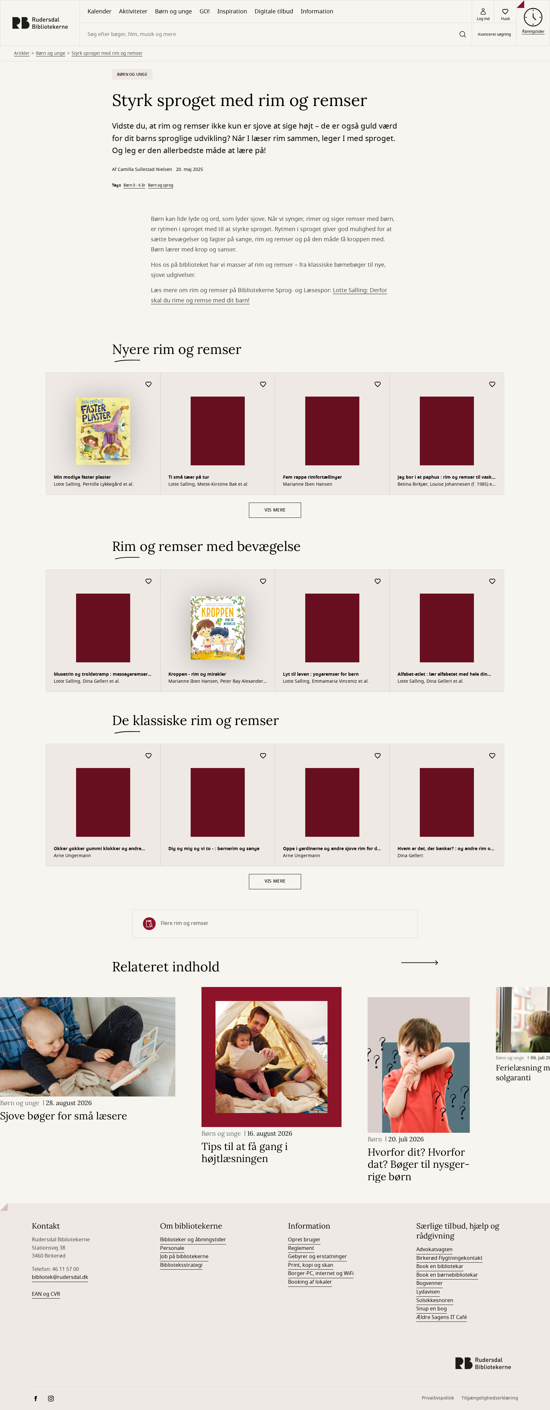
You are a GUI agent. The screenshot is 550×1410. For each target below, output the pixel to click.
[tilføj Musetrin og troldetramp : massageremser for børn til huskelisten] (148, 581)
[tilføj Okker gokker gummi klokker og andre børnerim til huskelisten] (148, 756)
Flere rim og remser (184, 923)
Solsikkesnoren (434, 1300)
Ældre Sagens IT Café (441, 1317)
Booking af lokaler (310, 1282)
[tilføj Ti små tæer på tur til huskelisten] (263, 384)
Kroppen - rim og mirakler (197, 674)
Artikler (22, 53)
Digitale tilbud (274, 11)
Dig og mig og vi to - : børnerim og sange (213, 848)
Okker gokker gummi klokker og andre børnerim (97, 849)
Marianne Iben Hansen (307, 484)
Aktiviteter (133, 11)
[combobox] (276, 34)
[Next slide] (419, 964)
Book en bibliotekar (439, 1266)
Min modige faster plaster (82, 477)
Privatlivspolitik (438, 1398)
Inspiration (232, 11)
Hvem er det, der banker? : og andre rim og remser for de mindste (445, 849)
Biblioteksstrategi (181, 1265)
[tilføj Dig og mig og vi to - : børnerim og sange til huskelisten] (263, 756)
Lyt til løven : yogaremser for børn (321, 674)
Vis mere (275, 510)
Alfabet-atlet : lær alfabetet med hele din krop (442, 675)
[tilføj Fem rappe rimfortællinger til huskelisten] (378, 384)
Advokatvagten (434, 1249)
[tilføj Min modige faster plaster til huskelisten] (148, 384)
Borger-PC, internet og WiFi (321, 1273)
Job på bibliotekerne (184, 1256)
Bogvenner (429, 1283)
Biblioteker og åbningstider (193, 1240)
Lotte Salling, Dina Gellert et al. (87, 681)
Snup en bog (431, 1309)
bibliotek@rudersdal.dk (60, 1277)
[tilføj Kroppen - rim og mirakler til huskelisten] (263, 581)
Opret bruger (304, 1240)
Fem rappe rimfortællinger (312, 477)
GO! (205, 11)
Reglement (301, 1248)
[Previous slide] (419, 974)
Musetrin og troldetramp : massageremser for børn (101, 675)
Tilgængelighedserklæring (490, 1398)
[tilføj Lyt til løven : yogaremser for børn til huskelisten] (378, 581)
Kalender (99, 11)
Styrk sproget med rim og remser (107, 53)
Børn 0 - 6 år (134, 185)
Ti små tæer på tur (188, 477)
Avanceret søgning (494, 34)
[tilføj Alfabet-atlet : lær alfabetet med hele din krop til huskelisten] (492, 581)
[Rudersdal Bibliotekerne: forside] (40, 23)
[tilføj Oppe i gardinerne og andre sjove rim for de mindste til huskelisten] (378, 756)
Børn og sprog (160, 185)
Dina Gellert (410, 855)
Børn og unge (173, 11)
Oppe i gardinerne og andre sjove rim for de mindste (331, 849)
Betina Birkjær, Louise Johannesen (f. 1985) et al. (446, 484)
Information (317, 11)
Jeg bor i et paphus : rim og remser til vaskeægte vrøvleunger (447, 478)
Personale (172, 1248)
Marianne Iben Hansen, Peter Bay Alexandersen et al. (216, 681)
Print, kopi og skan (310, 1265)
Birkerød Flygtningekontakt (449, 1258)
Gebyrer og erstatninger (317, 1256)
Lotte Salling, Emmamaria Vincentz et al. (326, 681)
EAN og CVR (46, 1294)
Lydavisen (428, 1292)
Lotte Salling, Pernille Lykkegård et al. (94, 484)
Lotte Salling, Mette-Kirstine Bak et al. (208, 484)
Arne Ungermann (72, 855)
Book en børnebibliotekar (447, 1275)
